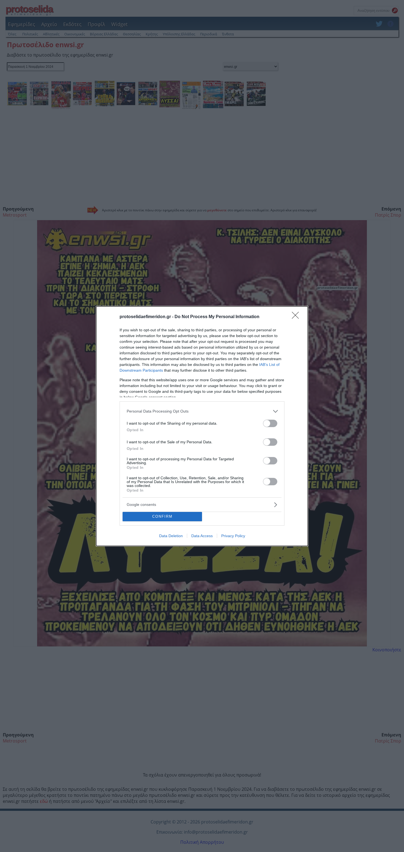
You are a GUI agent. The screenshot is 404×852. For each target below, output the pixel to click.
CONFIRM (162, 516)
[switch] (270, 423)
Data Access (202, 536)
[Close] (297, 317)
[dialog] (202, 426)
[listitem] (202, 411)
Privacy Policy (233, 536)
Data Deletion (171, 536)
